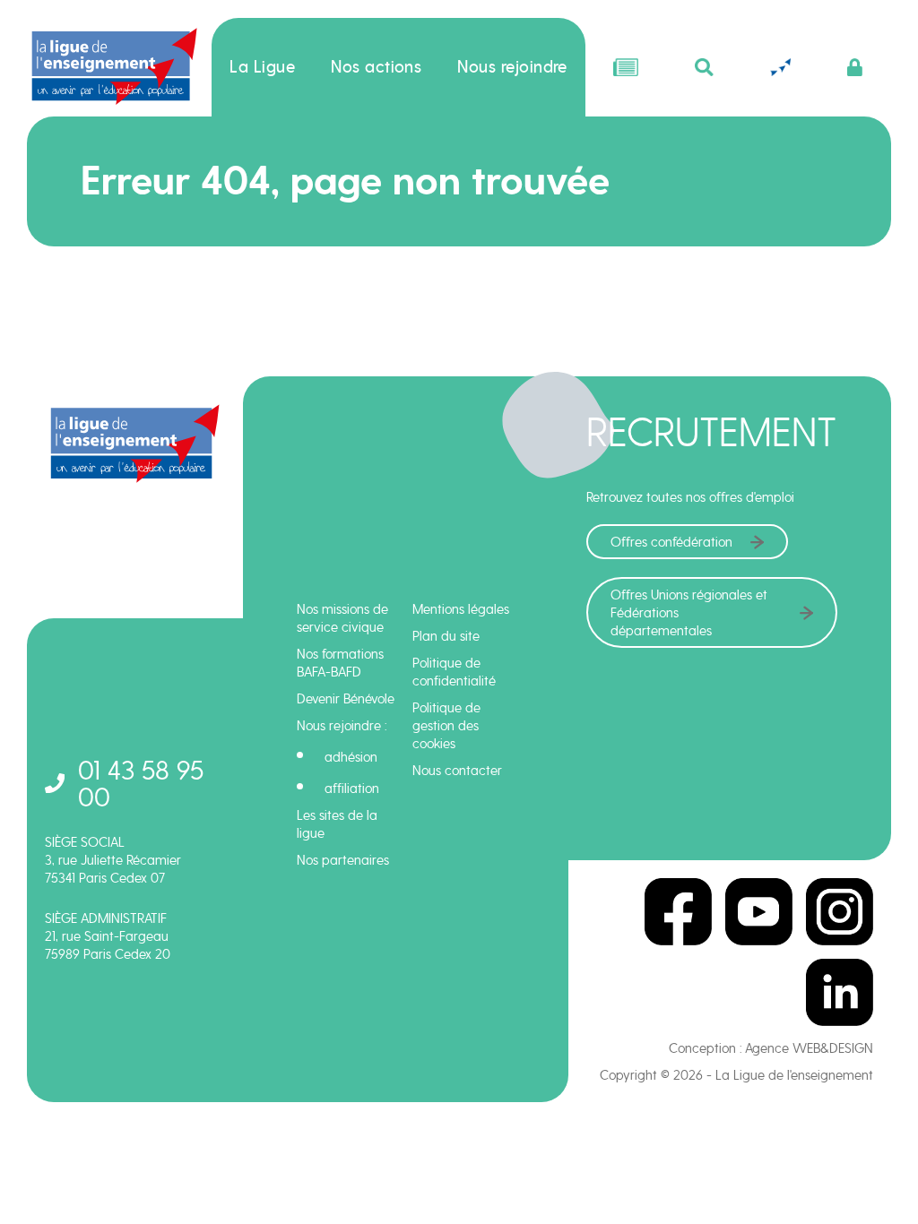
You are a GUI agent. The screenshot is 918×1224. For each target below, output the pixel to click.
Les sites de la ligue (337, 824)
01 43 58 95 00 (141, 783)
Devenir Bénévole (345, 699)
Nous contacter (457, 771)
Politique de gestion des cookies (446, 726)
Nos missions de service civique (342, 618)
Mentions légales (460, 609)
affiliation (352, 788)
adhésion (351, 757)
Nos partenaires (343, 860)
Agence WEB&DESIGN (809, 1048)
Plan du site (446, 636)
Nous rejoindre (512, 67)
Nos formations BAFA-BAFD (340, 663)
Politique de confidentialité (454, 672)
